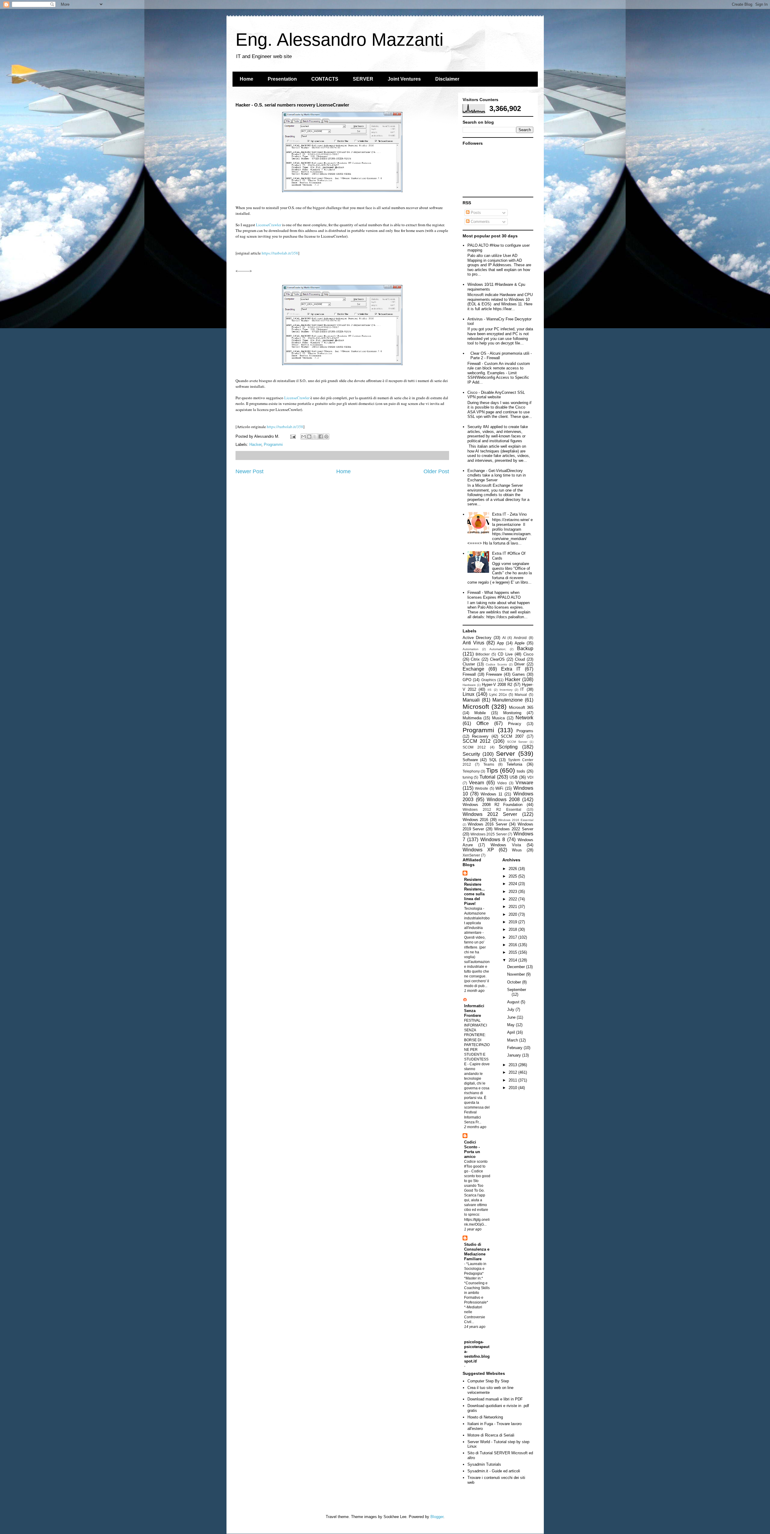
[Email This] (303, 437)
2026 (513, 868)
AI (504, 638)
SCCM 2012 (477, 741)
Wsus (517, 850)
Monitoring (512, 713)
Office (482, 723)
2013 (513, 1065)
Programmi (273, 444)
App (500, 643)
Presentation (282, 79)
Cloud (520, 659)
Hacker (255, 444)
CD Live (505, 654)
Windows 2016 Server (487, 824)
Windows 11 (491, 794)
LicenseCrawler (268, 224)
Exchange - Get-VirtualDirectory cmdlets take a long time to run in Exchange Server (496, 475)
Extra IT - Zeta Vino (509, 514)
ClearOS (497, 659)
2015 (513, 952)
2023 (513, 891)
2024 (513, 883)
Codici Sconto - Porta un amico (472, 1149)
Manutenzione (507, 699)
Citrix (475, 659)
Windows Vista (506, 845)
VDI (530, 777)
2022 (513, 899)
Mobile (480, 713)
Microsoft (476, 706)
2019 (513, 922)
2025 (513, 876)
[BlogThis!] (309, 437)
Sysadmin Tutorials (484, 1464)
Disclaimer (447, 79)
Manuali (471, 699)
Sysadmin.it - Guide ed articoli (493, 1471)
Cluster (469, 664)
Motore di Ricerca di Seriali (490, 1435)
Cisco (528, 654)
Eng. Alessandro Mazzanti (339, 39)
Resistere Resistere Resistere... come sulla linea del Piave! (474, 891)
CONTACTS (324, 79)
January (514, 1055)
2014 (513, 960)
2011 (513, 1080)
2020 (513, 914)
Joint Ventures (404, 79)
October (514, 982)
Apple (520, 643)
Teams (488, 764)
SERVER (363, 79)
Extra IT (511, 668)
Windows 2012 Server (490, 814)
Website (481, 788)
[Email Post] (292, 436)
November (516, 974)
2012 (513, 1072)
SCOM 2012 (474, 747)
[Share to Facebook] (321, 437)
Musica (498, 718)
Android (520, 638)
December (516, 967)
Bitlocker (483, 654)
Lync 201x (498, 694)
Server (505, 753)
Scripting (508, 746)
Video (502, 783)
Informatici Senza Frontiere (474, 1011)
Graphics (488, 680)
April (511, 1032)
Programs (524, 731)
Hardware (469, 685)
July (511, 1009)
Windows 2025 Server (488, 834)
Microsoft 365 (521, 707)
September (516, 989)
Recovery (480, 736)
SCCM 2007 (512, 736)
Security (471, 754)
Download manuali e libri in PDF (495, 1399)
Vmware (524, 782)
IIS (489, 689)
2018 (513, 929)
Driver (519, 664)
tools (521, 771)
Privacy (514, 723)
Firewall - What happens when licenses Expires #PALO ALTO (494, 595)
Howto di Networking (485, 1417)
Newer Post (249, 471)
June (512, 1017)
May (511, 1025)
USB (514, 777)
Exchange (473, 668)
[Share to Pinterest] (326, 437)
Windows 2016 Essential (515, 820)
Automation (471, 649)
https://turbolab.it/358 (280, 253)
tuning (468, 777)
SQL (493, 760)
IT (522, 689)
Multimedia (472, 718)
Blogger (436, 1516)
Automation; (497, 649)
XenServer (471, 855)
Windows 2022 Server (513, 829)
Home (246, 79)
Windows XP (478, 849)
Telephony (471, 771)
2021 (513, 906)
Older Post (436, 471)
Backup (525, 648)
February (515, 1047)
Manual (521, 694)
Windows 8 (492, 839)
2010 (513, 1087)
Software (470, 760)
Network (524, 717)
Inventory (506, 689)
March (513, 1040)
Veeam (476, 782)
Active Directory (477, 637)
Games (518, 674)
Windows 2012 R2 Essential (492, 809)
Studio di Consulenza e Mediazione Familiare (476, 1251)
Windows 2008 (503, 799)
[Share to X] (315, 437)
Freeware (494, 674)
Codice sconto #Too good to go (476, 1166)
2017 (513, 937)
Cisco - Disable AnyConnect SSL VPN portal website (496, 395)
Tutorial (487, 776)
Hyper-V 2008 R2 (497, 684)
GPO (467, 679)
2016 (513, 945)
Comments (480, 221)
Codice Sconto (496, 664)
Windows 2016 (475, 819)
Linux (468, 694)
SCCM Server (517, 741)
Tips (492, 770)
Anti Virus (473, 642)
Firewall (469, 674)
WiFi (499, 788)
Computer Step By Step (488, 1381)
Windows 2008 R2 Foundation (493, 804)
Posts (475, 212)
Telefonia (514, 764)
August (514, 1002)
